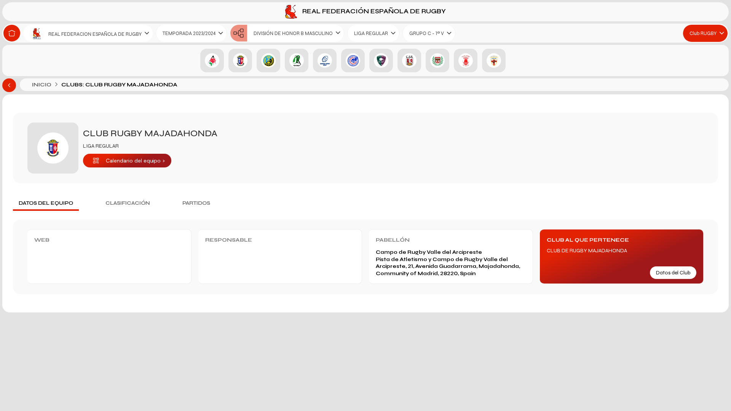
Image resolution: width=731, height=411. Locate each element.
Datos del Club (673, 272)
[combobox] (88, 33)
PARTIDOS (196, 203)
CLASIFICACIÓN (127, 203)
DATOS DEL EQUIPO (46, 203)
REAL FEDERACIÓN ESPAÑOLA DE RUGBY (373, 11)
